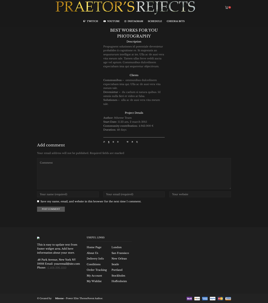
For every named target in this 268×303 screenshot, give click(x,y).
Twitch (92, 21)
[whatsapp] (132, 142)
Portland (117, 269)
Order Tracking (97, 269)
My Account (94, 275)
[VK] (113, 142)
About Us (92, 253)
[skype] (136, 142)
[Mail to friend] (122, 142)
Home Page (94, 247)
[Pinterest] (118, 142)
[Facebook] (109, 142)
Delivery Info (95, 258)
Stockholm (118, 275)
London (117, 247)
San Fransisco (120, 253)
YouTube (113, 21)
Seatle (115, 264)
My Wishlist (94, 281)
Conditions (93, 264)
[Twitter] (105, 142)
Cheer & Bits (176, 21)
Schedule (155, 21)
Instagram (135, 21)
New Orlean (119, 258)
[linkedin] (127, 142)
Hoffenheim (119, 281)
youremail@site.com (67, 263)
